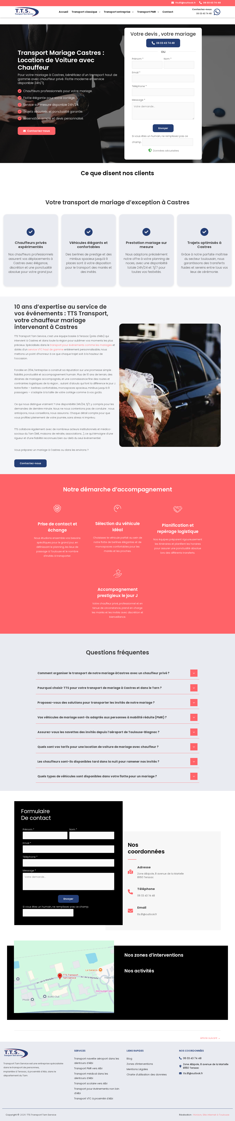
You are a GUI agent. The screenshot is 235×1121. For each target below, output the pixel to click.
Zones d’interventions (140, 1064)
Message (138, 100)
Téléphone (139, 86)
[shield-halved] (150, 150)
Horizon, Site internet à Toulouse (211, 1114)
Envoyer (163, 128)
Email (136, 72)
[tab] (117, 672)
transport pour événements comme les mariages (81, 345)
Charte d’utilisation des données (147, 1074)
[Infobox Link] (206, 12)
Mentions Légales (137, 1069)
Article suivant (210, 1038)
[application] (98, 11)
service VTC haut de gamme (45, 349)
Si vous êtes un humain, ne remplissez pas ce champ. (56, 906)
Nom (168, 59)
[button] (183, 2)
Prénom (137, 59)
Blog (129, 1058)
